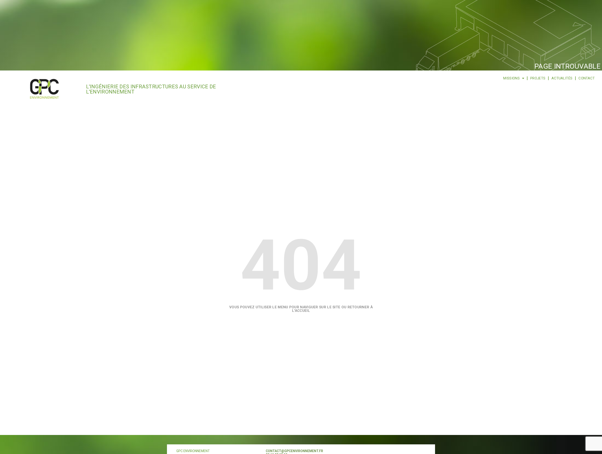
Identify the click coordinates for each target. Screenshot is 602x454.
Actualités (561, 78)
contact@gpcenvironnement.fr (294, 451)
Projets (537, 78)
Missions (511, 78)
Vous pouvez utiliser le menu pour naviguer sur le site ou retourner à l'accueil (301, 309)
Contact (586, 78)
